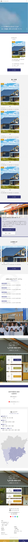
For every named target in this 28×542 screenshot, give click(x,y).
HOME (2, 520)
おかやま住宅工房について (9, 229)
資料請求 (15, 532)
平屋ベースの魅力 (8, 233)
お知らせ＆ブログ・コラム (18, 531)
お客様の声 (2, 529)
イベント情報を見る (17, 359)
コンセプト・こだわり (5, 523)
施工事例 (2, 528)
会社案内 (15, 526)
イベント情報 (23, 541)
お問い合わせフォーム (17, 376)
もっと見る (14, 69)
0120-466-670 (15, 348)
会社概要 (16, 528)
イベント (2, 526)
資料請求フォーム (17, 495)
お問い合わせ (3, 532)
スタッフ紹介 (17, 529)
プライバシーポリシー (4, 534)
